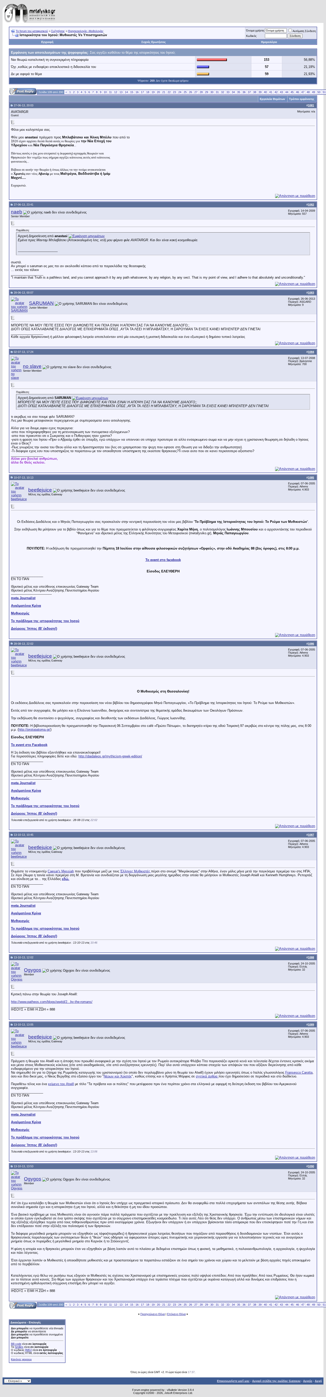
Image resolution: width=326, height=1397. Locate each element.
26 (190, 92)
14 (126, 92)
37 (249, 92)
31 (217, 92)
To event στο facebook (163, 560)
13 (121, 92)
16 (137, 92)
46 (297, 92)
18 (147, 92)
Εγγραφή (47, 42)
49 (313, 92)
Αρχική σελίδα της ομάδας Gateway (276, 1380)
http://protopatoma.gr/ (34, 729)
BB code (16, 1343)
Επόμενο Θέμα (176, 1314)
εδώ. (65, 879)
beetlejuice (40, 490)
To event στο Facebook (29, 745)
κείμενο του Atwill (61, 1084)
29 (206, 92)
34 (233, 92)
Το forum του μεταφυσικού (32, 31)
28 (201, 92)
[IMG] (28, 1349)
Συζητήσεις (58, 31)
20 (158, 92)
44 (286, 92)
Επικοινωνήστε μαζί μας (233, 1380)
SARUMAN (41, 303)
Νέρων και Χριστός (118, 1076)
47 (302, 92)
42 (276, 92)
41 (270, 92)
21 (163, 92)
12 (115, 92)
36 (244, 92)
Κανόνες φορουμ (21, 1359)
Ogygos (32, 970)
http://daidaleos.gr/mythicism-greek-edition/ (110, 756)
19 (153, 92)
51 (324, 92)
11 (110, 92)
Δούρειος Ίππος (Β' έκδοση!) (34, 628)
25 (185, 92)
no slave (32, 366)
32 (222, 92)
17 (142, 92)
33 (227, 92)
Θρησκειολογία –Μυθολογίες (85, 31)
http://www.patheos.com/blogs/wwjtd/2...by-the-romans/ (51, 1002)
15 (131, 92)
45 (292, 92)
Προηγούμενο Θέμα (152, 1314)
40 (265, 92)
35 (238, 92)
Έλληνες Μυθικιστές (135, 871)
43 (281, 92)
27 (195, 92)
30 (211, 92)
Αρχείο (307, 1380)
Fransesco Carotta (299, 1072)
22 (169, 92)
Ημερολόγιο (269, 42)
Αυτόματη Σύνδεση (304, 31)
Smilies (19, 1346)
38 (254, 92)
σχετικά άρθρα (207, 1076)
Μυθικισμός (20, 613)
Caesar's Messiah (61, 871)
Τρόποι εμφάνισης (301, 98)
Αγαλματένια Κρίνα (26, 606)
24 (179, 92)
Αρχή (318, 1380)
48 (308, 92)
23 (174, 92)
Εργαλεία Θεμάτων (272, 98)
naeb (16, 211)
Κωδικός (251, 35)
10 (105, 92)
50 (318, 92)
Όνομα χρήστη (255, 30)
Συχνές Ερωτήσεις (153, 42)
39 (260, 92)
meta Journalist (23, 598)
